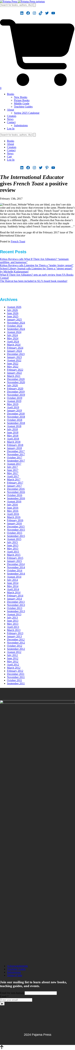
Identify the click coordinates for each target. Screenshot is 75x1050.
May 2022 (12, 366)
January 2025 (14, 319)
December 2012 (16, 639)
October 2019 (14, 397)
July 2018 (12, 429)
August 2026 (14, 307)
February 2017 (15, 482)
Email (4, 996)
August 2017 (14, 463)
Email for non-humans (12, 992)
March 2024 (13, 344)
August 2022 (14, 360)
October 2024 (14, 325)
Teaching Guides (23, 106)
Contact (11, 122)
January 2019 (14, 410)
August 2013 (14, 614)
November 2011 (16, 677)
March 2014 (13, 592)
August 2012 (14, 652)
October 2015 (14, 532)
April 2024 (13, 341)
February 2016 (15, 520)
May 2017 (12, 473)
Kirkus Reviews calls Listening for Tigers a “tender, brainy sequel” (36, 265)
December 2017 (16, 451)
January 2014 (14, 598)
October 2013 (14, 608)
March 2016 (13, 517)
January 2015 (14, 561)
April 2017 (13, 476)
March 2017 (13, 479)
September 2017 (16, 460)
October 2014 (14, 570)
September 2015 (16, 535)
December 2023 (16, 354)
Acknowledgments (17, 965)
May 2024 (12, 338)
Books (10, 94)
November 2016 (16, 492)
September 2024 (16, 328)
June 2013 (12, 620)
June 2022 (12, 363)
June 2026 (12, 313)
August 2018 (14, 426)
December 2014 (16, 564)
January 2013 (14, 636)
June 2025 (12, 316)
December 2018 (16, 413)
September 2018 (16, 423)
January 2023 (14, 357)
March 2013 (13, 630)
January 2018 (14, 448)
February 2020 (15, 388)
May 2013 (12, 623)
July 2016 (12, 504)
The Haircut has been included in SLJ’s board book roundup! (33, 281)
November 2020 (16, 382)
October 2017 (14, 457)
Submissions (21, 125)
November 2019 (16, 394)
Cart (9, 156)
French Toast (18, 241)
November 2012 (16, 642)
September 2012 (16, 648)
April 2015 (13, 551)
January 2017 (14, 485)
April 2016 (13, 514)
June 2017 (12, 470)
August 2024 (14, 332)
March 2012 (13, 667)
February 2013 (15, 633)
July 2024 (12, 335)
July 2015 (12, 542)
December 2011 (15, 674)
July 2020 (12, 385)
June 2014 (12, 583)
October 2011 (14, 680)
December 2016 (16, 488)
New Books (20, 97)
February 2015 (15, 557)
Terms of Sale (14, 975)
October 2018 (14, 419)
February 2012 (15, 670)
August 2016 (14, 501)
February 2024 (15, 347)
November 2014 (16, 567)
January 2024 (14, 350)
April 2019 (13, 407)
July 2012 (12, 655)
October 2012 (14, 645)
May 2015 (12, 548)
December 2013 (16, 601)
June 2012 (12, 658)
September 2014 (16, 573)
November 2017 (16, 454)
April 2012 (13, 664)
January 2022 (14, 372)
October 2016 (14, 495)
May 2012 (12, 661)
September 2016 (16, 498)
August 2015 (14, 539)
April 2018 (13, 438)
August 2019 (14, 401)
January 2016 (14, 523)
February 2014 (15, 595)
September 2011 (16, 683)
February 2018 (15, 445)
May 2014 (12, 586)
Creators (11, 115)
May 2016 (12, 510)
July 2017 (12, 466)
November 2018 (16, 416)
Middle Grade (21, 103)
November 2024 (16, 322)
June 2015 (12, 545)
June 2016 (12, 507)
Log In (10, 128)
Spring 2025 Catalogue (26, 112)
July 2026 (12, 310)
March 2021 (13, 376)
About (10, 109)
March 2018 (13, 441)
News (10, 119)
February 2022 (15, 369)
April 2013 (13, 626)
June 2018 (12, 432)
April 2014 (13, 589)
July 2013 (12, 617)
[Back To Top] (1, 1048)
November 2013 (16, 605)
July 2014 (12, 579)
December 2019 (16, 391)
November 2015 (16, 529)
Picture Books (21, 100)
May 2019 (12, 404)
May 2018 (12, 435)
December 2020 (16, 379)
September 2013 (16, 611)
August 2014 (14, 576)
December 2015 (16, 526)
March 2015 (13, 554)
